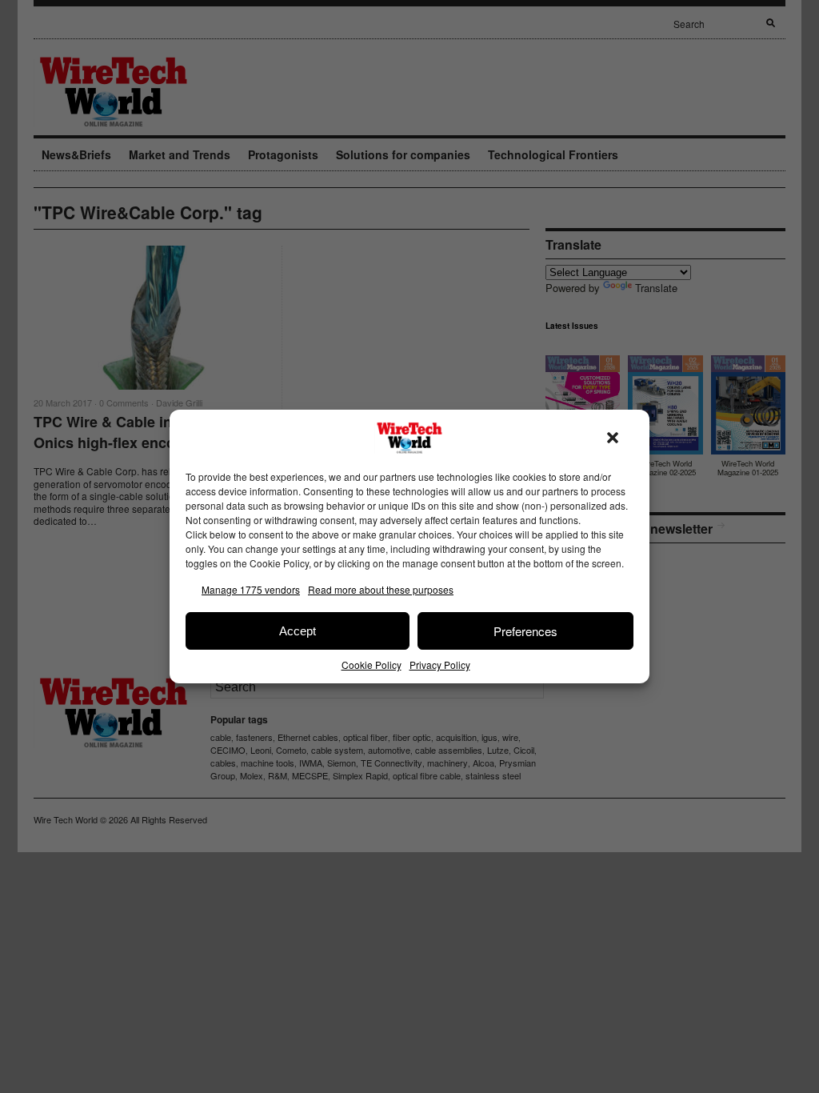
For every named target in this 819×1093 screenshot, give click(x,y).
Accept (297, 631)
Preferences (525, 631)
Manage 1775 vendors (251, 589)
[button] (613, 438)
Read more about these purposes (380, 589)
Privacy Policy (440, 664)
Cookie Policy (372, 664)
